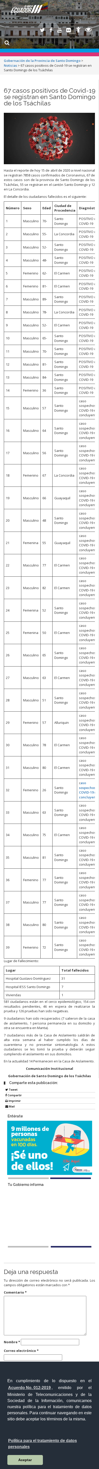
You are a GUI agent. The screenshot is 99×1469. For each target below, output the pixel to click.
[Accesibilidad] (78, 30)
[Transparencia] (88, 30)
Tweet (13, 1089)
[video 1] (28, 1247)
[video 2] (71, 1247)
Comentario (15, 1292)
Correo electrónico (21, 1350)
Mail (11, 1106)
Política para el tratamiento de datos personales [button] (42, 1443)
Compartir (14, 1095)
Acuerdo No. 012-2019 (29, 1387)
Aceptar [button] (25, 1460)
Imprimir (14, 1101)
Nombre (12, 1342)
